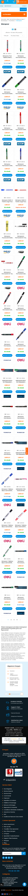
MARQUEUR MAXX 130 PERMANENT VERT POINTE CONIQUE (21, 381)
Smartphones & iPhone (9, 879)
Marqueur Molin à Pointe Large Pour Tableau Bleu (7, 200)
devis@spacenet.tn (11, 780)
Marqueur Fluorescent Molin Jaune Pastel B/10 (7, 236)
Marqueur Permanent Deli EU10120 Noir (20, 309)
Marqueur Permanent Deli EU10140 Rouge (7, 309)
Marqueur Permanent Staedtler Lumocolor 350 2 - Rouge (7, 417)
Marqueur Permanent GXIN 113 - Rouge (21, 128)
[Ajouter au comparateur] (6, 44)
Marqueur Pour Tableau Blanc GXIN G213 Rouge (7, 56)
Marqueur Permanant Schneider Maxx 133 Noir (21, 598)
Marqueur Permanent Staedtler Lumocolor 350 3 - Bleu (7, 453)
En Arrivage (7, 63)
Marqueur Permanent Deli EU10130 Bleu (20, 345)
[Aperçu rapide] (5, 48)
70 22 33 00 (14, 871)
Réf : (4, 53)
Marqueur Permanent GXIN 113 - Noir (7, 128)
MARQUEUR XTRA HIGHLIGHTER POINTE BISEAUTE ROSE (21, 489)
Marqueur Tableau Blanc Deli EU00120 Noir (7, 525)
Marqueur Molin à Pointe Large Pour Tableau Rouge (20, 200)
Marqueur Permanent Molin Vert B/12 (21, 92)
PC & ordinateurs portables (10, 878)
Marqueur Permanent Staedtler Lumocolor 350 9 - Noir (20, 417)
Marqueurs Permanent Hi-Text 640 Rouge (7, 273)
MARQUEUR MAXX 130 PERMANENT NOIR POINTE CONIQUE (21, 453)
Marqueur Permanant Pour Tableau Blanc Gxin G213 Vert (21, 56)
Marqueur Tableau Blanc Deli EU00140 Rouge (20, 525)
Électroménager (7, 885)
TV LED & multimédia (8, 883)
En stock (21, 63)
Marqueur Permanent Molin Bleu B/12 (7, 92)
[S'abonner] (23, 853)
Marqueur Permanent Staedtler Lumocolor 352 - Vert (7, 598)
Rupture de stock (21, 207)
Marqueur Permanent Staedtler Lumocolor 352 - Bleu (21, 562)
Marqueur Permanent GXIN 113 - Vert (7, 164)
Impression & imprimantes (9, 882)
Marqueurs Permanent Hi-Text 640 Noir (20, 236)
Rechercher (23, 9)
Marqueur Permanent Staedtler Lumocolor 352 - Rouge (7, 345)
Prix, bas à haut (15, 35)
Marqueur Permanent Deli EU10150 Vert (20, 273)
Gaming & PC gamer (8, 881)
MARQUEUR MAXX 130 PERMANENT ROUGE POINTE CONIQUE (7, 381)
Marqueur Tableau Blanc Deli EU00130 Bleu (7, 489)
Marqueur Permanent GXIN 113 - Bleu (21, 164)
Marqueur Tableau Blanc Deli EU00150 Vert (7, 562)
